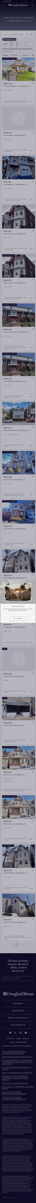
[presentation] (18, 619)
